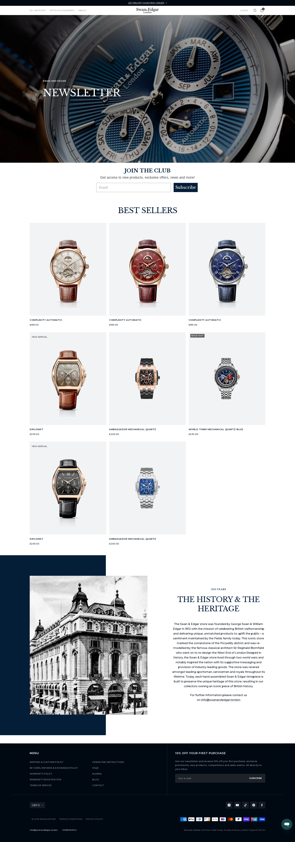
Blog (95, 779)
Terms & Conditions (70, 819)
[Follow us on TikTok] (245, 805)
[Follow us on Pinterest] (253, 805)
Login (244, 10)
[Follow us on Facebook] (261, 805)
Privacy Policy (94, 819)
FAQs (95, 768)
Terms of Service (41, 785)
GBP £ (36, 805)
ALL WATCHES (38, 10)
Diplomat (36, 429)
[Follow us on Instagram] (229, 805)
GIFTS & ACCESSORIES (62, 10)
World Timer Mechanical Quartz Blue (216, 429)
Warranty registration (45, 779)
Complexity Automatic (46, 320)
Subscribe (185, 187)
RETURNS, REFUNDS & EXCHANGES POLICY (54, 768)
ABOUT (82, 10)
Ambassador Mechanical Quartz (132, 429)
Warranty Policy (41, 773)
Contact (98, 785)
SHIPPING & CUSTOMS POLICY (46, 762)
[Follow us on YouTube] (237, 805)
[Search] (255, 10)
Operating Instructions (108, 762)
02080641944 (69, 830)
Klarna (97, 773)
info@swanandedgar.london (220, 700)
